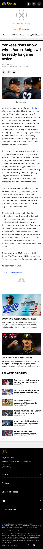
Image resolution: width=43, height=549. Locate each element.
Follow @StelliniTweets (12, 272)
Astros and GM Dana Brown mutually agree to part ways (26, 422)
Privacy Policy (35, 526)
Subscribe (6, 466)
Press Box (18, 526)
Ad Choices (26, 526)
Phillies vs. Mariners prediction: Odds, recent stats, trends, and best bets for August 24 (26, 432)
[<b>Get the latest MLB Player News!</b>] (21, 344)
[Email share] (14, 72)
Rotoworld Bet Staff (20, 405)
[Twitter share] (9, 72)
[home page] (9, 4)
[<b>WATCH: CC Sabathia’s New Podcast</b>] (21, 305)
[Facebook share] (4, 72)
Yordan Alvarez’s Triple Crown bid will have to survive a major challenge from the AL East (27, 412)
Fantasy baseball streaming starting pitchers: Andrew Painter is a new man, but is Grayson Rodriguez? (26, 381)
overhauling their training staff (23, 191)
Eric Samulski (18, 384)
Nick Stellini (8, 65)
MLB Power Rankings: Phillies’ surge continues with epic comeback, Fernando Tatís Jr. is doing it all (27, 391)
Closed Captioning (21, 524)
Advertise (5, 524)
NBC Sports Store (7, 526)
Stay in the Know (8, 458)
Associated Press (19, 415)
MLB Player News (18, 35)
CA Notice (22, 527)
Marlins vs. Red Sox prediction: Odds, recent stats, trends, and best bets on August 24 (26, 401)
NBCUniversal (14, 531)
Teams (5, 35)
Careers (11, 524)
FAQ (29, 524)
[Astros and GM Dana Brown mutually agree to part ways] (7, 423)
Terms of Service (32, 527)
